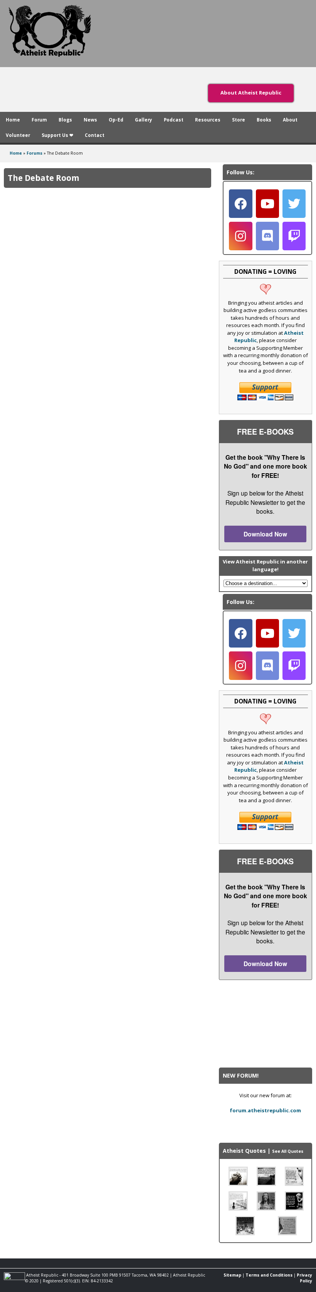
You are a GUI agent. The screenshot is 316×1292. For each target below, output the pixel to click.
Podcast (173, 119)
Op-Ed (116, 119)
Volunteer (18, 135)
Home (13, 119)
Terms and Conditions (268, 1275)
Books (264, 119)
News (90, 119)
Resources (207, 119)
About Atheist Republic (250, 92)
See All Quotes (287, 1151)
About (290, 119)
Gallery (143, 119)
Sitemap (232, 1275)
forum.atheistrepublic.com (265, 1110)
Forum (39, 119)
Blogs (65, 119)
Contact (94, 135)
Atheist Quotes (244, 1150)
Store (238, 119)
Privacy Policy (304, 1278)
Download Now (265, 534)
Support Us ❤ (57, 135)
